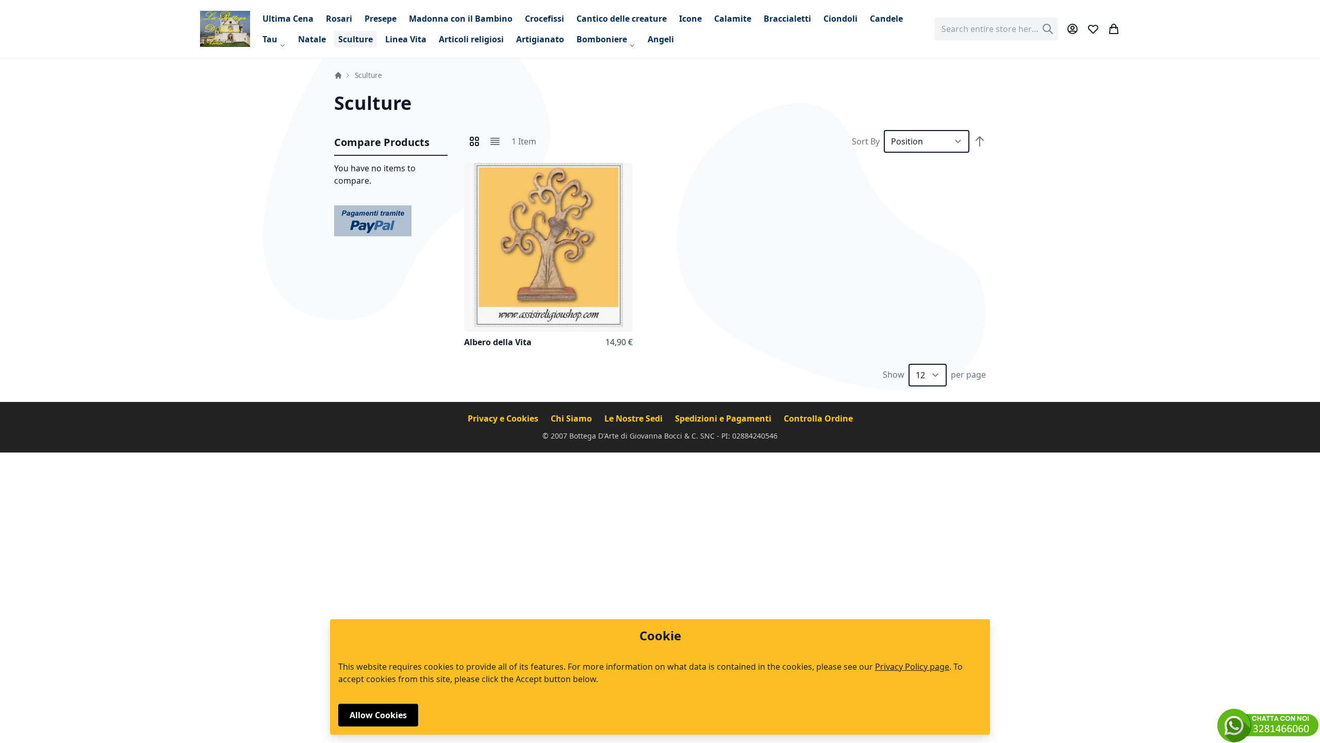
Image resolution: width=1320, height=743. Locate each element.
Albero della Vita (498, 342)
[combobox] (996, 29)
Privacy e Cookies (504, 418)
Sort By (866, 141)
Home (338, 75)
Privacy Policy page (912, 666)
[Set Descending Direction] (980, 141)
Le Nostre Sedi (634, 418)
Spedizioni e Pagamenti (724, 418)
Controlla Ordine (818, 418)
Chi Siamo (572, 418)
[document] (660, 677)
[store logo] (225, 28)
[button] (622, 173)
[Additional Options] (372, 219)
